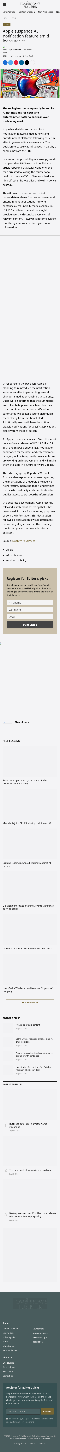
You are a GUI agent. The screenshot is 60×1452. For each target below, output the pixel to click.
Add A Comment (30, 1002)
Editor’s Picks (9, 11)
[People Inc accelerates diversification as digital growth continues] (8, 1056)
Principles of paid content (28, 1024)
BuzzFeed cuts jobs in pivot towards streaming (28, 1125)
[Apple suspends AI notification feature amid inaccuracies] (30, 83)
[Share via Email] (27, 62)
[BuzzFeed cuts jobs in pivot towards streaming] (30, 1104)
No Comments (15, 56)
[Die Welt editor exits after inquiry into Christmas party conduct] (30, 886)
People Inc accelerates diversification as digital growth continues (34, 1054)
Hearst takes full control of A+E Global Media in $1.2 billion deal (33, 1068)
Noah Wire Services (23, 540)
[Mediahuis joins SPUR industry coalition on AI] (30, 804)
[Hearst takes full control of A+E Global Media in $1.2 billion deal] (8, 1070)
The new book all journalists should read (30, 1170)
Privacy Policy (18, 1422)
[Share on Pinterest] (16, 62)
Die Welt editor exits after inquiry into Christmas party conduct (28, 907)
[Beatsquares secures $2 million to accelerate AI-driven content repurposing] (30, 1194)
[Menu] (4, 4)
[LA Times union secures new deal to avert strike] (30, 929)
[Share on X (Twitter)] (10, 62)
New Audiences (45, 11)
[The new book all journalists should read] (30, 1151)
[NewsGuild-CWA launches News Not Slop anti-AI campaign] (30, 969)
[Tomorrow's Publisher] (30, 4)
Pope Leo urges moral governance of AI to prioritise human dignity (25, 782)
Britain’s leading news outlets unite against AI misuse (27, 864)
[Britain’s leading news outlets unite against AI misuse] (30, 844)
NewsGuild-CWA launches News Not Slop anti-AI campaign (28, 990)
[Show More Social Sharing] (32, 62)
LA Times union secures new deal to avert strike (28, 948)
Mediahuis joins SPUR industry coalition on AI (27, 823)
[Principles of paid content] (8, 1028)
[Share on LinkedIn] (21, 62)
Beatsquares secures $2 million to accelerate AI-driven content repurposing (32, 1215)
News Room (16, 50)
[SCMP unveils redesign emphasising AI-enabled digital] (8, 1042)
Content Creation (27, 11)
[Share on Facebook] (5, 62)
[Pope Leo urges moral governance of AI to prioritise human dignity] (30, 761)
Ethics (6, 25)
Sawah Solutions (43, 1438)
